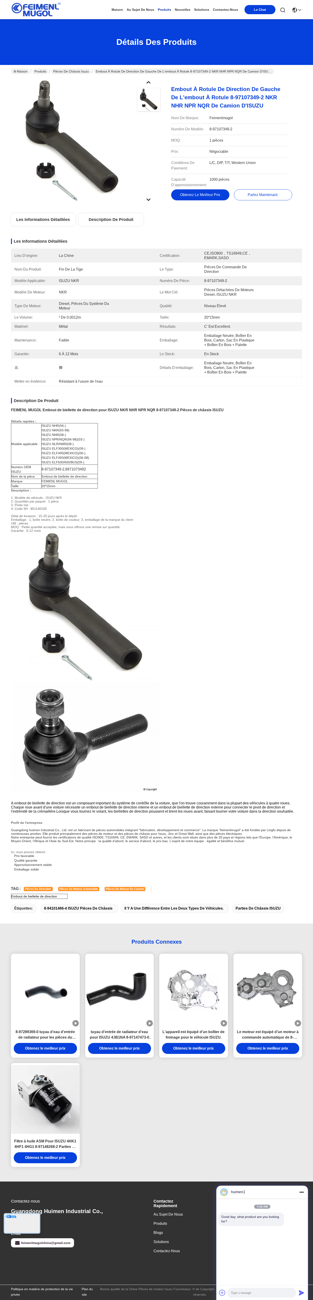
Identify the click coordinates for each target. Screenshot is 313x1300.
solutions (201, 9)
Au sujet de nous (168, 1214)
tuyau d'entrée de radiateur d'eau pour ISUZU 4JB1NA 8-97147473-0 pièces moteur (119, 1035)
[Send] (301, 1293)
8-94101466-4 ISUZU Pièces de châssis (78, 908)
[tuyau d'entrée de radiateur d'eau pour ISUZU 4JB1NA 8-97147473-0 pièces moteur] (119, 990)
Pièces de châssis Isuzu (71, 71)
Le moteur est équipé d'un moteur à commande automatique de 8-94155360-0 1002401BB (268, 1035)
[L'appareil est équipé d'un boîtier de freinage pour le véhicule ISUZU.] (193, 990)
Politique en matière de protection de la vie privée (42, 1291)
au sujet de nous (140, 9)
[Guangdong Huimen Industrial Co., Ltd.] (36, 9)
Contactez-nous (167, 1251)
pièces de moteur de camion (125, 889)
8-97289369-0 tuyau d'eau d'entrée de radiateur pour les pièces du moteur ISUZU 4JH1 (45, 1035)
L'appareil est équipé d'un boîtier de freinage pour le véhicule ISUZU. (193, 1034)
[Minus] (301, 1192)
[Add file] (222, 1293)
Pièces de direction (38, 889)
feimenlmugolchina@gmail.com (45, 1243)
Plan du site (87, 1291)
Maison (117, 9)
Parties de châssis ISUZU (258, 908)
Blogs (158, 1233)
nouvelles (182, 9)
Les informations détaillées (43, 219)
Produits (40, 71)
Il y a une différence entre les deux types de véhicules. (174, 908)
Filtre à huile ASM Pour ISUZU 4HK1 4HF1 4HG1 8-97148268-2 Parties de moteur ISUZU (45, 1144)
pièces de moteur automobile (78, 889)
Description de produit (111, 219)
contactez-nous (225, 9)
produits (164, 9)
